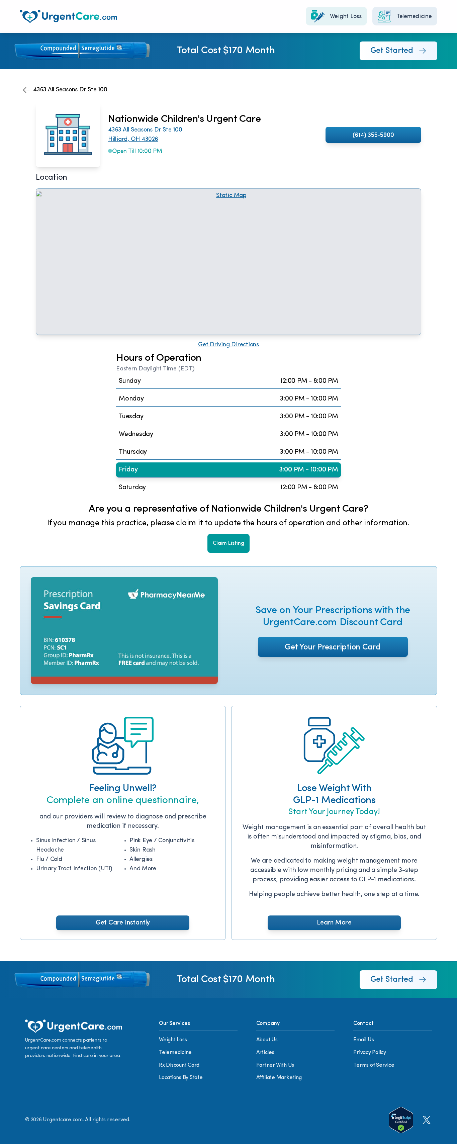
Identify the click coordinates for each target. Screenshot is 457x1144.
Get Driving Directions (228, 345)
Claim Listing (228, 543)
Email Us (363, 1040)
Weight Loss (173, 1040)
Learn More (334, 922)
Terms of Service (373, 1065)
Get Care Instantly (123, 922)
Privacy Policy (369, 1052)
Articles (265, 1052)
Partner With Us (275, 1065)
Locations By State (181, 1077)
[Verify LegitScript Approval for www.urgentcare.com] (401, 1120)
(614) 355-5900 (373, 136)
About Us (267, 1040)
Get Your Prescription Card (333, 647)
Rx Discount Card (179, 1065)
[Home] (68, 16)
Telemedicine (175, 1052)
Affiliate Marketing (279, 1077)
